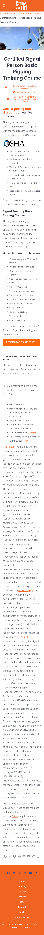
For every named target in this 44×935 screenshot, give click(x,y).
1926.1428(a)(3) (25, 590)
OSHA (15, 816)
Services (22, 896)
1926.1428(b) (21, 636)
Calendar (22, 891)
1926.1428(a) (9, 446)
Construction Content (29, 13)
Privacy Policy (28, 927)
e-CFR (25, 441)
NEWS (12, 13)
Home (3, 13)
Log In (22, 912)
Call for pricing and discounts (17, 110)
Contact (22, 907)
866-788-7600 (22, 917)
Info (22, 901)
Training (22, 886)
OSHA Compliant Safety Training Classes (27, 98)
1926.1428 (32, 432)
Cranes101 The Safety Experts (26, 87)
